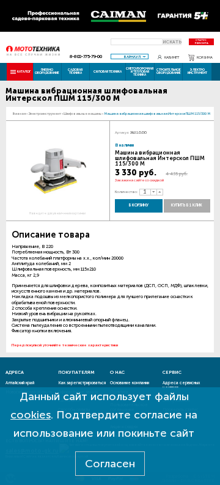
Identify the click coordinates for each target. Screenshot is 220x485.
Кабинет (171, 57)
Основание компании (129, 383)
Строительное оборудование (168, 71)
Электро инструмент (197, 71)
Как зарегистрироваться (82, 383)
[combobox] (130, 56)
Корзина (205, 57)
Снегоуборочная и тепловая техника (139, 71)
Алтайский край (20, 383)
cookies (30, 414)
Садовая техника (75, 71)
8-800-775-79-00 (86, 56)
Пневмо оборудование (47, 71)
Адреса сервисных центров (181, 385)
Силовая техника (108, 71)
